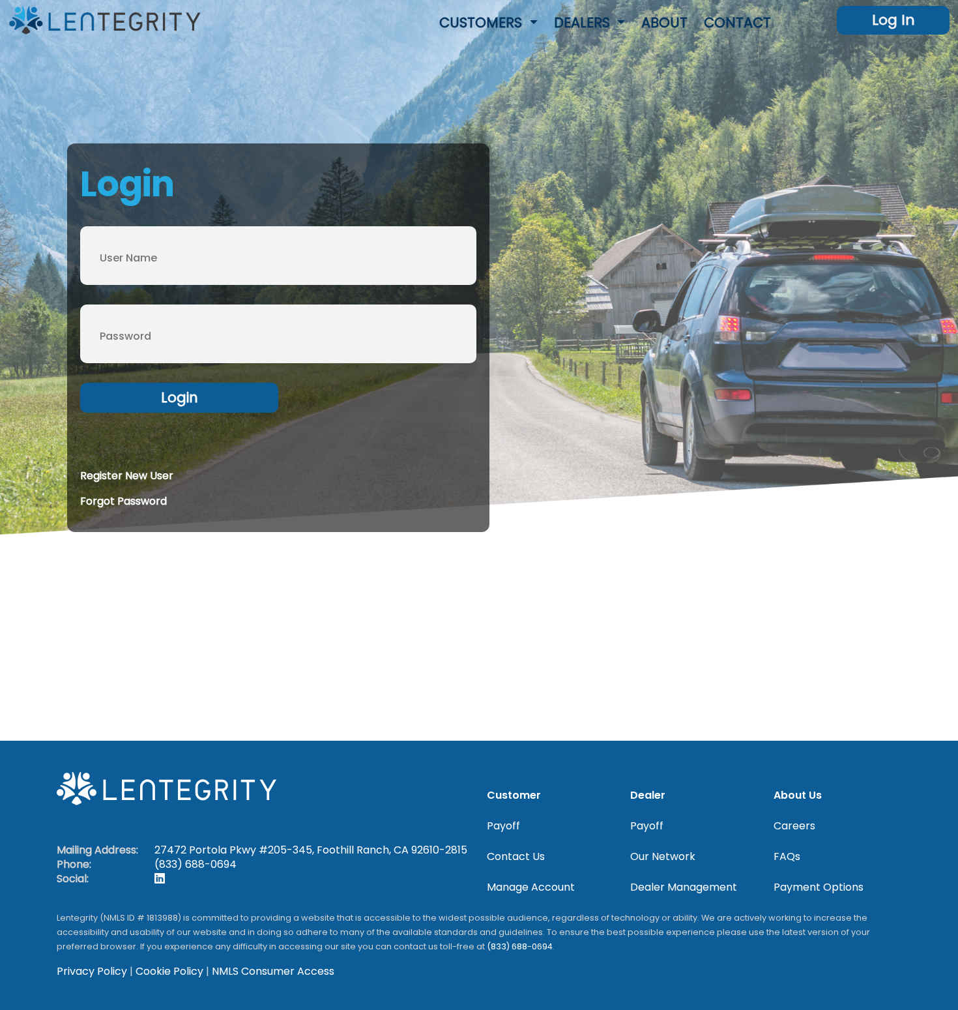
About (664, 22)
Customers (482, 22)
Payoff (503, 826)
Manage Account (531, 887)
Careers (794, 826)
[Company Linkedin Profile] (159, 878)
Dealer (647, 795)
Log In (893, 20)
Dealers (584, 22)
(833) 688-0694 (195, 864)
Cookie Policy (169, 971)
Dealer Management (683, 887)
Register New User (126, 475)
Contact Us (516, 857)
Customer (514, 795)
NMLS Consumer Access (273, 971)
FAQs (787, 857)
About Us (798, 795)
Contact (737, 22)
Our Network (662, 857)
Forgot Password (123, 501)
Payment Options (819, 887)
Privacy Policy (92, 971)
